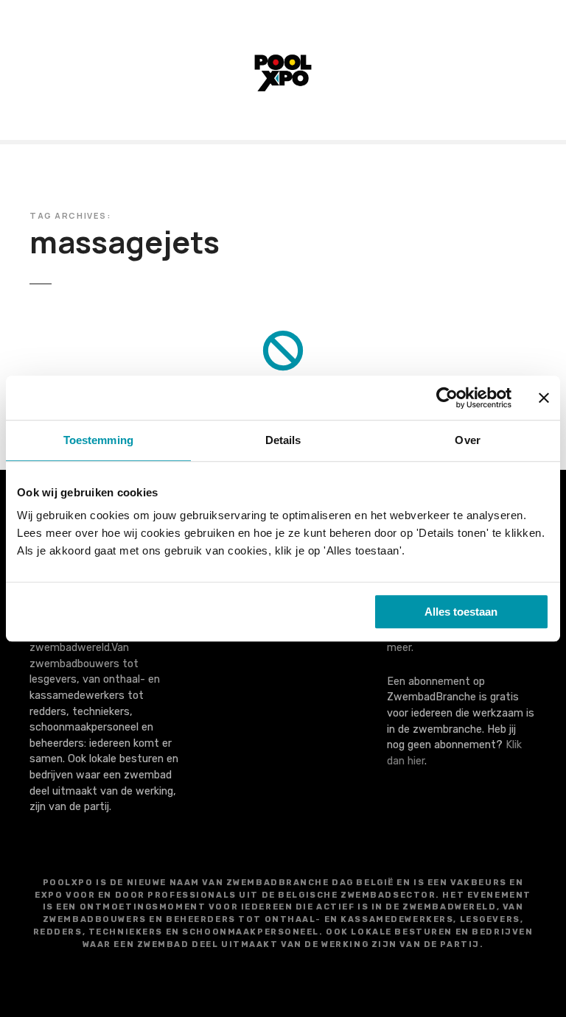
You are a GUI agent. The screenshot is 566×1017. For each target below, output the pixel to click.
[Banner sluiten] (544, 398)
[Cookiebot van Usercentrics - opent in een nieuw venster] (446, 398)
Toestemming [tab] (98, 440)
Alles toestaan (460, 611)
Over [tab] (467, 440)
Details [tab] (283, 440)
